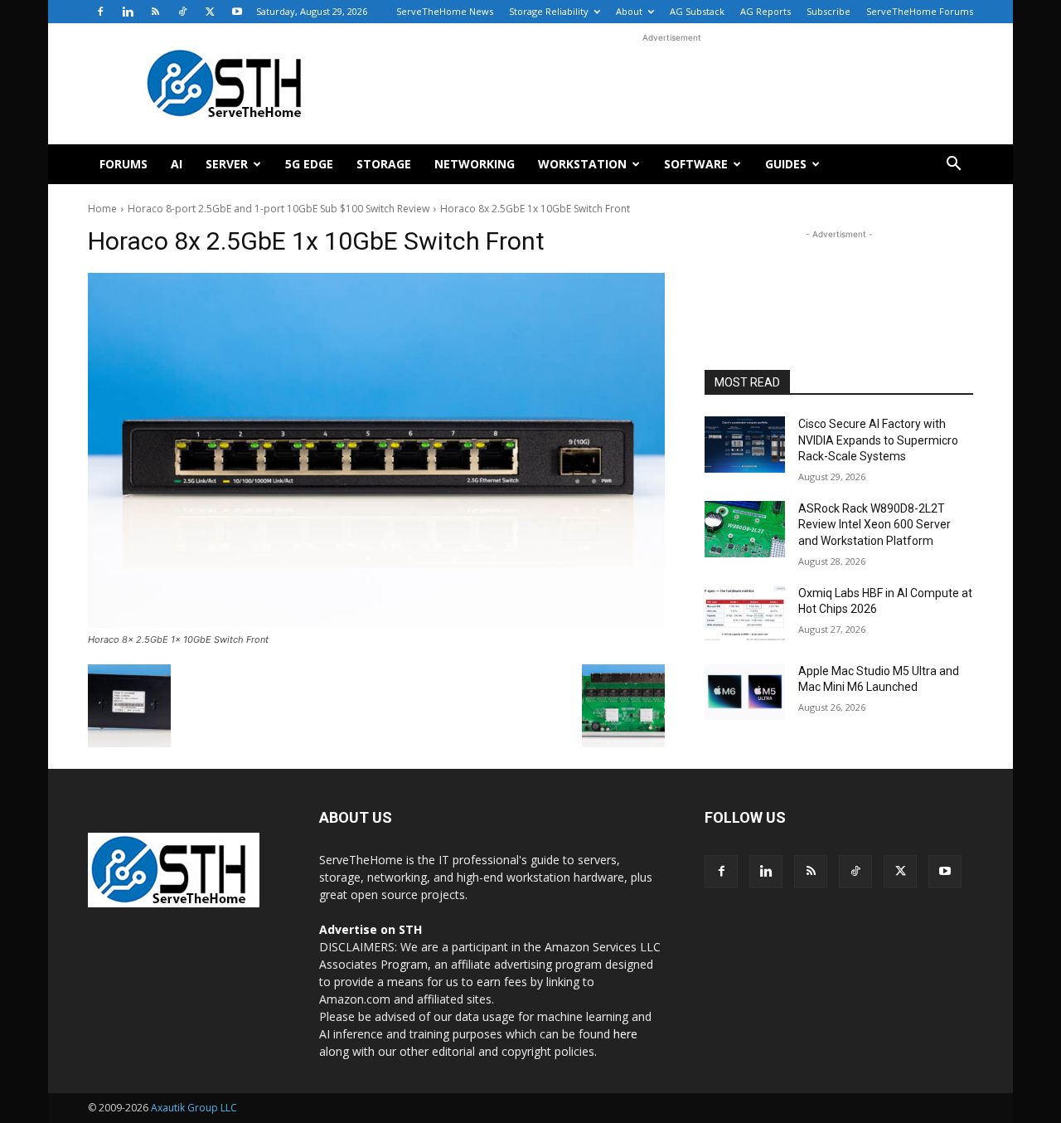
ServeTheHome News (444, 11)
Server (227, 164)
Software (696, 164)
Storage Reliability (549, 11)
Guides (786, 164)
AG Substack (697, 11)
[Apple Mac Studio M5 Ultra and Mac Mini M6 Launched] (745, 692)
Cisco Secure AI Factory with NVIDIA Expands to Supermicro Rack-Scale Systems (878, 440)
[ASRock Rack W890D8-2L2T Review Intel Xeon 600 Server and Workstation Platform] (745, 529)
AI (176, 164)
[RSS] (155, 11)
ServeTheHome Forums (919, 11)
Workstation (582, 164)
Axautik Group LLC (194, 1108)
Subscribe (828, 11)
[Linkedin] (127, 11)
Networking (474, 164)
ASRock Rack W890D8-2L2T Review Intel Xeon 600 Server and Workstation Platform (874, 524)
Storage (383, 164)
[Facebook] (100, 11)
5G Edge (309, 164)
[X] (209, 11)
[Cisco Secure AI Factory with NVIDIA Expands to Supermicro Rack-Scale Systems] (745, 444)
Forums (123, 164)
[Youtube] (237, 11)
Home (102, 209)
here (625, 1034)
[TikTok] (182, 11)
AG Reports (765, 11)
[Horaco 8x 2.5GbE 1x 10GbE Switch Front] (376, 450)
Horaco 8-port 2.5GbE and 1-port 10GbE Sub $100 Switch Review (278, 209)
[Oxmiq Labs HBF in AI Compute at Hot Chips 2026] (745, 614)
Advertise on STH (370, 929)
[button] (953, 165)
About (629, 11)
